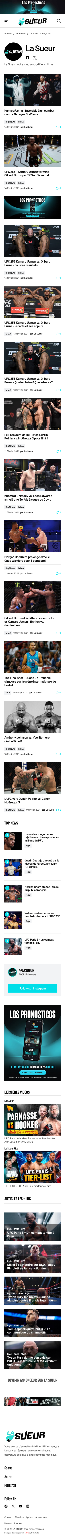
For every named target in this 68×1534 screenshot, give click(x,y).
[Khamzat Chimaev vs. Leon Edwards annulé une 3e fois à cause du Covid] (32, 475)
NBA (7, 692)
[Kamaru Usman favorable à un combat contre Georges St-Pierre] (32, 90)
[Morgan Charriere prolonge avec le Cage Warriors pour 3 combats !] (32, 536)
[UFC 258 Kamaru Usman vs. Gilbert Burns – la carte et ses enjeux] (32, 302)
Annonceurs (41, 1517)
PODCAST (10, 1485)
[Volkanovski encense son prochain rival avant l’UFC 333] (13, 920)
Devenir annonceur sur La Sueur (32, 1380)
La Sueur (34, 33)
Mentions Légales (23, 1517)
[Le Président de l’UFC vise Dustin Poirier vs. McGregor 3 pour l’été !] (32, 414)
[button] (6, 20)
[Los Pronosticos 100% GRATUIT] (32, 7)
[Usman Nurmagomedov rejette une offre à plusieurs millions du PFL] (13, 841)
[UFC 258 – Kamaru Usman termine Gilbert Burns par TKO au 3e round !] (32, 151)
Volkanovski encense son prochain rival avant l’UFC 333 (42, 914)
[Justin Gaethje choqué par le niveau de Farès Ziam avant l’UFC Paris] (13, 867)
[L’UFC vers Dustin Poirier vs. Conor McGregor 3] (32, 778)
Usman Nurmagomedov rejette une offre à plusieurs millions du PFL (41, 837)
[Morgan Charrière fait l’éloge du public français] (13, 893)
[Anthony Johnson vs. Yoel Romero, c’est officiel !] (32, 717)
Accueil (8, 33)
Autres (8, 1476)
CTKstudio (35, 1533)
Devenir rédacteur (13, 1523)
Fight (28, 845)
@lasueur (26, 970)
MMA (21, 121)
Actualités (21, 33)
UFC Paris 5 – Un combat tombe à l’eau (39, 941)
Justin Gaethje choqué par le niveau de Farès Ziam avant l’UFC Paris (41, 863)
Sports (8, 1468)
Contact (8, 1517)
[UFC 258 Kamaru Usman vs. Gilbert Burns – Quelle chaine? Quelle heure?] (32, 358)
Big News (10, 121)
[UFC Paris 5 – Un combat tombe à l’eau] (13, 946)
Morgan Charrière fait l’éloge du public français (41, 888)
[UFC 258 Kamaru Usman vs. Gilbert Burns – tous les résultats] (32, 241)
